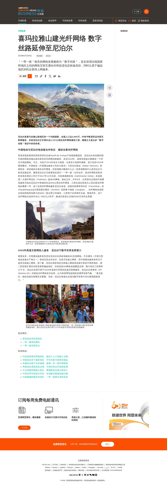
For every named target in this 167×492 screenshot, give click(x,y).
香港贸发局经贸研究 (32, 339)
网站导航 (81, 470)
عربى (107, 467)
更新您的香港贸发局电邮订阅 (115, 464)
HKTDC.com (46, 464)
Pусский (100, 467)
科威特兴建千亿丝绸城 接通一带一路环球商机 (45, 363)
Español (62, 467)
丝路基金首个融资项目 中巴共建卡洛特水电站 (45, 360)
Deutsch (55, 467)
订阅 (25, 428)
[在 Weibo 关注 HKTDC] (88, 475)
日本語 (120, 467)
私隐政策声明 (57, 470)
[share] (109, 88)
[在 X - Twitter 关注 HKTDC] (82, 475)
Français (70, 467)
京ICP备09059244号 (93, 470)
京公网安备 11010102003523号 (112, 470)
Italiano (77, 467)
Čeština (47, 467)
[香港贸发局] (83, 460)
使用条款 (48, 470)
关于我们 (55, 464)
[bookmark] (109, 95)
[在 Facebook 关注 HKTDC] (80, 475)
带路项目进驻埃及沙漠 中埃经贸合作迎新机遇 (45, 367)
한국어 (113, 467)
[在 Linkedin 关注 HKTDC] (85, 475)
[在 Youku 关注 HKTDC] (96, 475)
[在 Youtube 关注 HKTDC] (93, 475)
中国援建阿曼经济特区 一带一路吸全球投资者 (45, 377)
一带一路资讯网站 (31, 342)
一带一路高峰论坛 (31, 345)
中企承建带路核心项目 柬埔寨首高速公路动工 (45, 370)
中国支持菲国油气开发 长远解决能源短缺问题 (45, 373)
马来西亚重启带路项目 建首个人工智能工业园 (45, 356)
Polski (84, 467)
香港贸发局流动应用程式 (77, 464)
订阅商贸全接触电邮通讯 (95, 464)
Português (91, 467)
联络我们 (63, 464)
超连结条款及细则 (70, 470)
